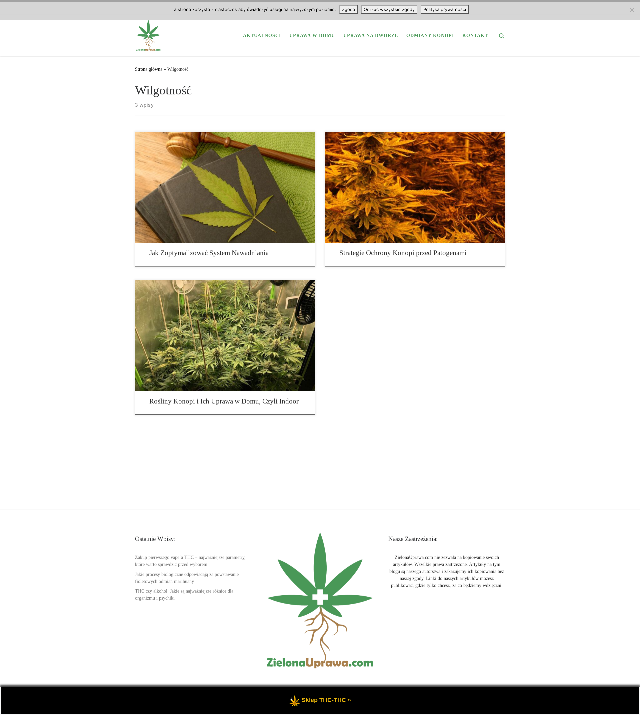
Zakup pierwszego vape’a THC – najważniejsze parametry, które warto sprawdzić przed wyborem (190, 561)
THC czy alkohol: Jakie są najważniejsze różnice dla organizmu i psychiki (184, 595)
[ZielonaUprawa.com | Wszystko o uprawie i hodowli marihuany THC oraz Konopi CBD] (148, 34)
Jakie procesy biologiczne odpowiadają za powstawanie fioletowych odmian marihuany (187, 578)
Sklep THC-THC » (326, 700)
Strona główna (148, 69)
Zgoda (348, 9)
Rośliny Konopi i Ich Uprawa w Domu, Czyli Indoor (224, 401)
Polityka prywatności (444, 9)
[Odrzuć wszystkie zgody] (631, 10)
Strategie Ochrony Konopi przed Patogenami (403, 253)
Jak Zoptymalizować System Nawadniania (209, 253)
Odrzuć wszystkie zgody (389, 9)
